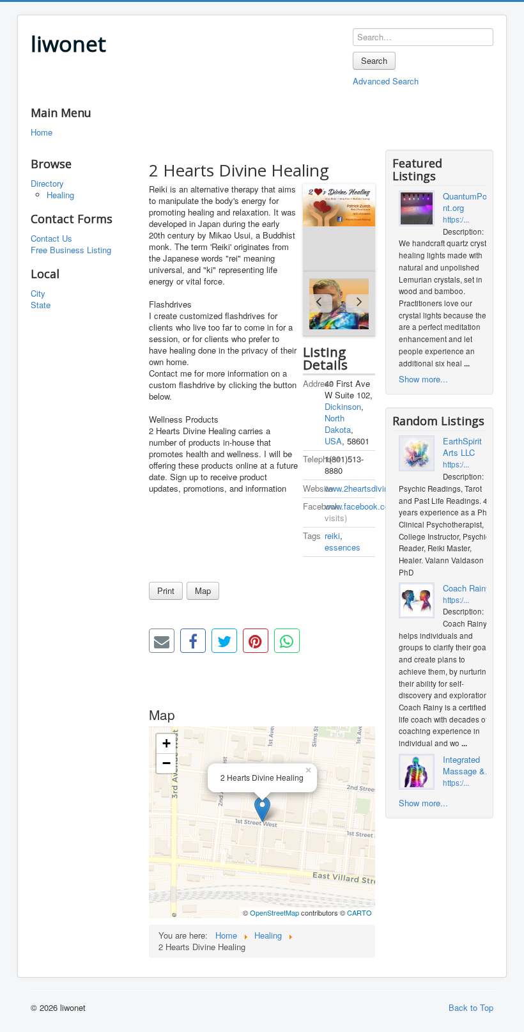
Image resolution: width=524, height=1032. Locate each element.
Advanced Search (386, 81)
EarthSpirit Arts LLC (462, 446)
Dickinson (343, 406)
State (40, 305)
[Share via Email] (161, 641)
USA (333, 441)
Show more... (423, 379)
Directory (47, 183)
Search (374, 60)
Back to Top (471, 1007)
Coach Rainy (466, 588)
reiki (332, 535)
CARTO (359, 912)
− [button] (166, 763)
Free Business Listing (71, 250)
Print (165, 590)
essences (342, 547)
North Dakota (338, 423)
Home (41, 132)
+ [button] (166, 743)
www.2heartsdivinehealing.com (381, 488)
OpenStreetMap (274, 912)
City (38, 293)
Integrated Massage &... (468, 765)
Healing (60, 195)
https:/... (456, 219)
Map (203, 590)
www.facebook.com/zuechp (375, 506)
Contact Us (51, 238)
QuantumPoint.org (466, 202)
